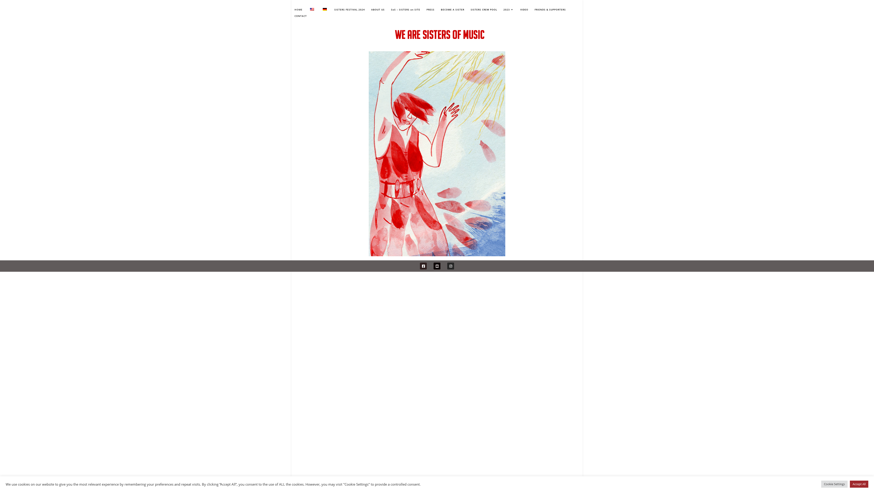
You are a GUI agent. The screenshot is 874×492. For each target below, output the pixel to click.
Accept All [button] (859, 484)
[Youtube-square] (437, 266)
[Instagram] (450, 266)
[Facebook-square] (423, 266)
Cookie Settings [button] (834, 484)
